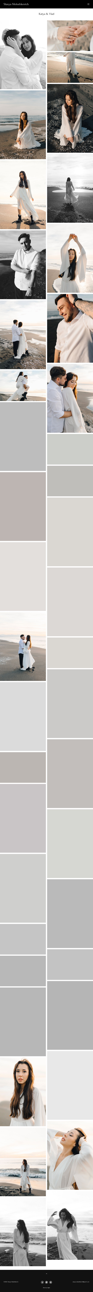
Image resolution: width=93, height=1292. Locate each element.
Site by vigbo (46, 1287)
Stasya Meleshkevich (16, 4)
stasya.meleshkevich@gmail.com (81, 1282)
